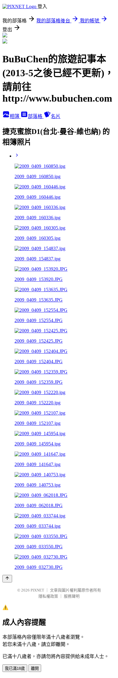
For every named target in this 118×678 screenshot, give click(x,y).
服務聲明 (72, 596)
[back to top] (7, 578)
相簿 (15, 116)
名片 (56, 116)
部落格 (36, 116)
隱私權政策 (48, 596)
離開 (35, 668)
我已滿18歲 (15, 668)
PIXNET (37, 590)
